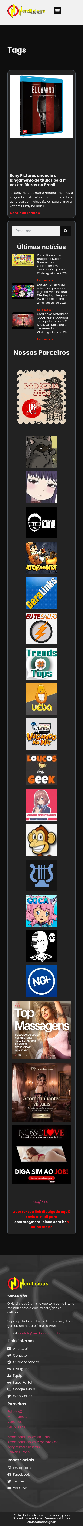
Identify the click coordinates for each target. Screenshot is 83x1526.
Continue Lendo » (25, 212)
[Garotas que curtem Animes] (41, 911)
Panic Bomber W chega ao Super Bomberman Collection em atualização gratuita (51, 262)
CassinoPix (16, 1426)
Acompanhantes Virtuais (28, 1437)
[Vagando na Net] (41, 735)
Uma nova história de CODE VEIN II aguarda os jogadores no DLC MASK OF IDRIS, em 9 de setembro (52, 321)
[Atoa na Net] (41, 558)
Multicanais (17, 1416)
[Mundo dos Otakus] (41, 805)
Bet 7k (12, 1431)
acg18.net (41, 1201)
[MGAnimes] (41, 488)
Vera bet (14, 1421)
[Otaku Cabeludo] (41, 946)
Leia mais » (45, 280)
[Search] (65, 231)
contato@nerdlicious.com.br (39, 1333)
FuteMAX (14, 1411)
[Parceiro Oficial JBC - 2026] (41, 396)
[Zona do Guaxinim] (41, 452)
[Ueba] (41, 699)
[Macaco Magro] (41, 840)
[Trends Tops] (41, 664)
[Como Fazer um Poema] (41, 876)
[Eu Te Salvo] (41, 629)
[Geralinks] (41, 593)
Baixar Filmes (18, 1452)
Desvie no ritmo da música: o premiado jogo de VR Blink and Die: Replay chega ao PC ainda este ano (52, 292)
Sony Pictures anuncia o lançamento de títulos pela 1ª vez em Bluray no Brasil (38, 180)
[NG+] (41, 982)
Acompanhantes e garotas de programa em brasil (33, 1445)
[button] (57, 10)
